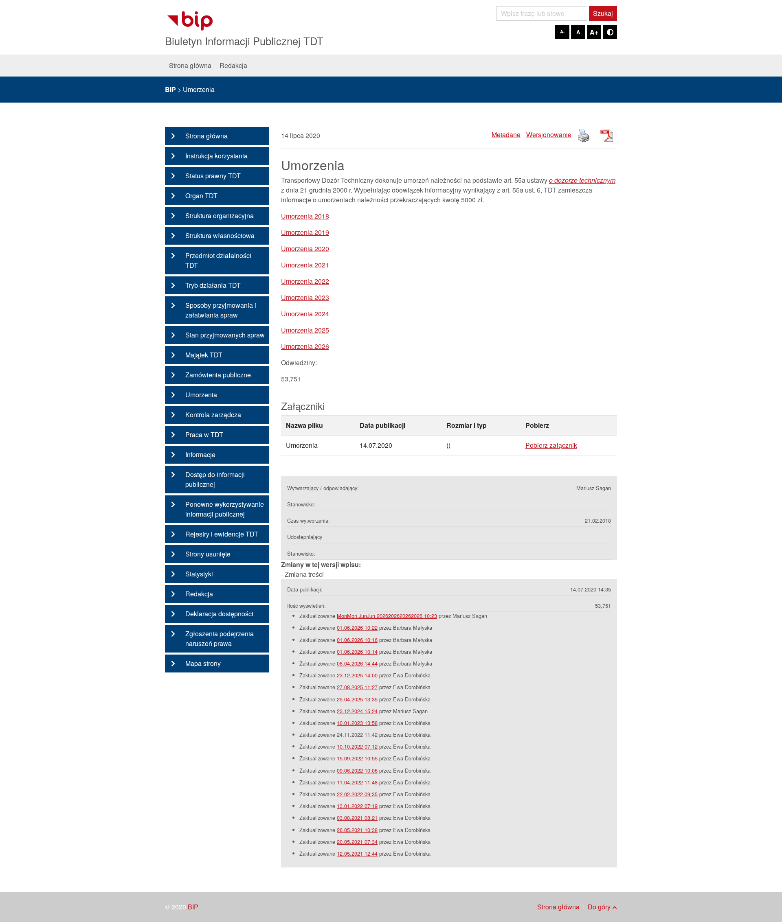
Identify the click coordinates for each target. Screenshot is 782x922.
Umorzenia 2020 (305, 248)
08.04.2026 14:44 (357, 663)
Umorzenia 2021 (305, 264)
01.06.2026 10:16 (357, 640)
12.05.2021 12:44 (357, 853)
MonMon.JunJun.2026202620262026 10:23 (387, 616)
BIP (193, 906)
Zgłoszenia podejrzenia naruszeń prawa (219, 638)
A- (562, 31)
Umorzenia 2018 (305, 216)
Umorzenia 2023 (305, 297)
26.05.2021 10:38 (357, 830)
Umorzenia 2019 (305, 232)
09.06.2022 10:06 (357, 770)
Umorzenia (201, 394)
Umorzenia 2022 (305, 281)
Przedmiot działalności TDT (218, 260)
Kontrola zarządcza (213, 414)
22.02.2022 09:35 (357, 794)
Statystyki (199, 573)
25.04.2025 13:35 (357, 699)
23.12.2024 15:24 (357, 711)
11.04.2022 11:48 (357, 782)
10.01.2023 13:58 (357, 723)
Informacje (200, 454)
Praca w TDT (204, 434)
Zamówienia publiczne (218, 374)
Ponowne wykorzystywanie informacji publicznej (224, 509)
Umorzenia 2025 (305, 330)
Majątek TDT (203, 354)
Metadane (506, 134)
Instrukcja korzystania (216, 155)
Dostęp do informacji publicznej (215, 479)
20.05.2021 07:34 (357, 841)
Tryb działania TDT (213, 285)
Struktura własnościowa (220, 235)
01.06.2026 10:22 (357, 627)
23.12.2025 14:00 (357, 675)
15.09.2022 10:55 (357, 758)
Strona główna (190, 65)
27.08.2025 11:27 (357, 687)
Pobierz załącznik (551, 445)
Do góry (599, 906)
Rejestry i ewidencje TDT (221, 534)
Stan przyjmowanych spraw (225, 334)
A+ (594, 32)
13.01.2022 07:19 (357, 806)
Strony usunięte (208, 553)
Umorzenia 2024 (305, 313)
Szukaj (603, 13)
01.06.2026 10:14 (357, 651)
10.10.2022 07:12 (357, 746)
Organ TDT (201, 195)
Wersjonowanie (548, 134)
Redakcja (233, 65)
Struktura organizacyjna (219, 215)
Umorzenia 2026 (305, 346)
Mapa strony (203, 663)
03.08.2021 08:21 (357, 817)
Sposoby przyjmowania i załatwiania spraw (220, 310)
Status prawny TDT (213, 175)
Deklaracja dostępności (219, 613)
